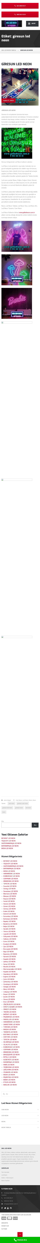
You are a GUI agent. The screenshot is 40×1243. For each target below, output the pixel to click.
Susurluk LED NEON (9, 886)
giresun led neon (7, 807)
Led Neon (25, 800)
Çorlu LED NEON (8, 979)
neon (3, 812)
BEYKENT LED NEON (8, 838)
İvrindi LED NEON (9, 901)
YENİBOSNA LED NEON (11, 1067)
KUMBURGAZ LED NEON (11, 876)
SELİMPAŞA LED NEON (11, 1042)
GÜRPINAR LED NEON (10, 879)
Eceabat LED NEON (9, 944)
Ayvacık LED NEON (9, 956)
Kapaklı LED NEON (9, 959)
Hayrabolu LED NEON (10, 974)
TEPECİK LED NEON (10, 884)
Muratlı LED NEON (9, 967)
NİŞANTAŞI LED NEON (10, 1077)
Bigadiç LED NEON (9, 921)
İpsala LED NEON (9, 997)
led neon (28, 807)
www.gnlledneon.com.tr (27, 212)
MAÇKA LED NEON (9, 1029)
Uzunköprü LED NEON (10, 984)
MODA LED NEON (7, 848)
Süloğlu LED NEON (9, 987)
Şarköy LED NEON (9, 962)
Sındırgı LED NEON (9, 889)
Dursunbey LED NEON (10, 916)
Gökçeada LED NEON (10, 936)
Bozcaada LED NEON (10, 949)
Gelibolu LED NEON (9, 939)
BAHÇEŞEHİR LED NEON (11, 1055)
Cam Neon (19, 800)
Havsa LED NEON (9, 999)
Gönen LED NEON (9, 906)
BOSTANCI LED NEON (10, 1034)
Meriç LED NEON (8, 989)
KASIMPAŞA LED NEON (11, 1062)
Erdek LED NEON (8, 911)
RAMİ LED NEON (8, 1065)
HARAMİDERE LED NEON (11, 874)
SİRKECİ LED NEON (9, 1009)
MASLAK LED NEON (10, 1085)
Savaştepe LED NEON (10, 891)
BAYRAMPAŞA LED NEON (9, 846)
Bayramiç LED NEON (10, 954)
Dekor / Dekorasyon (7, 1178)
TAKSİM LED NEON (9, 1012)
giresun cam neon (22, 803)
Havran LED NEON (9, 904)
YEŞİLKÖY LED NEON (8, 841)
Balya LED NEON (8, 926)
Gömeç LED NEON (9, 909)
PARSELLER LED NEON (11, 1019)
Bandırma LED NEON (10, 924)
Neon (30, 800)
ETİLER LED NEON (9, 1082)
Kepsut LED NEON (9, 899)
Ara (2, 821)
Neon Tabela (6, 1127)
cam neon (11, 803)
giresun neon (19, 807)
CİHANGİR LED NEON (10, 1072)
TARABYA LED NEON (10, 1032)
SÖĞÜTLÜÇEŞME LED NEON (12, 1007)
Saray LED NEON (8, 964)
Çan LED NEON (8, 946)
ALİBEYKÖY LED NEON (10, 1060)
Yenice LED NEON (9, 931)
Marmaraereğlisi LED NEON (12, 969)
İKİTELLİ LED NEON (9, 1057)
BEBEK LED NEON (9, 1080)
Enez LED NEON (8, 1002)
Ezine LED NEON (8, 941)
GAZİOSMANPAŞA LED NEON (11, 843)
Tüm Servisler (5, 1172)
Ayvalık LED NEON (9, 929)
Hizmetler (5, 1226)
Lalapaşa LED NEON (10, 992)
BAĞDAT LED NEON (9, 1014)
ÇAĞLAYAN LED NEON (10, 1070)
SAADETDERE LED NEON (11, 1024)
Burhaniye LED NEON (10, 919)
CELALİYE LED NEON (10, 1045)
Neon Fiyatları (5, 1180)
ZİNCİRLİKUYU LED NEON (11, 1004)
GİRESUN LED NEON (16, 64)
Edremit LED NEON (9, 914)
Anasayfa (4, 1223)
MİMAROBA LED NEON (10, 881)
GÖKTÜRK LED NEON (10, 1037)
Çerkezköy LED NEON (10, 982)
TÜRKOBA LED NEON (10, 1027)
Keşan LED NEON (9, 994)
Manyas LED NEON (9, 896)
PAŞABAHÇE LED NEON (11, 1017)
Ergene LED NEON (9, 977)
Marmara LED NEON (10, 894)
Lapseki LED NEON (9, 934)
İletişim (4, 1229)
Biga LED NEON (8, 952)
